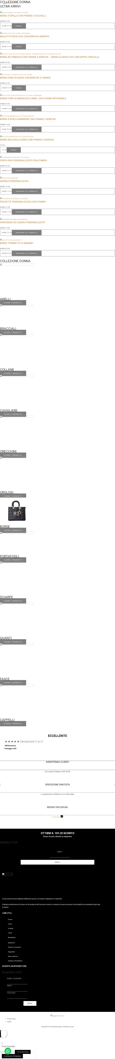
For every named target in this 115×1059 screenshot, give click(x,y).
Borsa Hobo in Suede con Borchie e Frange (25, 77)
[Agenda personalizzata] (9, 178)
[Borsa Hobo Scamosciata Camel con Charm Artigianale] (20, 95)
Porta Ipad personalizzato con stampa (23, 160)
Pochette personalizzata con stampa (23, 201)
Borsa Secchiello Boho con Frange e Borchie (27, 139)
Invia (57, 862)
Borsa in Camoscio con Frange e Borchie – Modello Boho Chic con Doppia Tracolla (49, 57)
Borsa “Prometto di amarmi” (17, 243)
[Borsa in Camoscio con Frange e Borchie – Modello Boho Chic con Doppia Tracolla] (30, 54)
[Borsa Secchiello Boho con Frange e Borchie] (16, 136)
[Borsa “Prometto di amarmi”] (11, 240)
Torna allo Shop (22, 1052)
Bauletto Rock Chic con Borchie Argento (24, 36)
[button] (7, 1051)
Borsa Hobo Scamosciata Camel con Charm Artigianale (33, 98)
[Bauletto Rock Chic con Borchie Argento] (15, 33)
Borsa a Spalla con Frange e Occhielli (23, 15)
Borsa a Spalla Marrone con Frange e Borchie (28, 119)
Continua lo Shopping (12, 1056)
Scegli (19, 26)
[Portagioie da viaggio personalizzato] (14, 219)
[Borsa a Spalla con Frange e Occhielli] (14, 12)
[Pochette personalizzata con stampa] (14, 198)
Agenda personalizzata (14, 181)
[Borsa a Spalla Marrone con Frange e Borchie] (17, 116)
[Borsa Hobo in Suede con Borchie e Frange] (16, 74)
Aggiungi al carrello (27, 67)
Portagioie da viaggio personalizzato (22, 222)
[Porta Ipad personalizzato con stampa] (14, 157)
